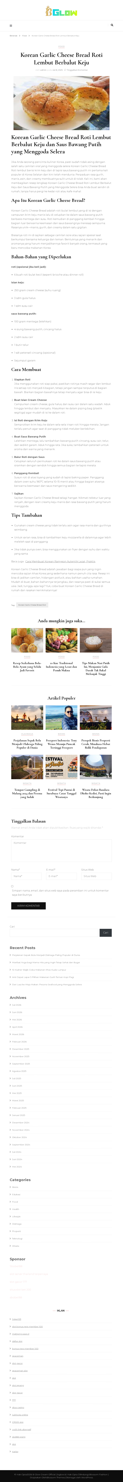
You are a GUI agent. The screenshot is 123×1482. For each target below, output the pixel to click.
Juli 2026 (16, 1005)
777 (14, 1400)
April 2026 (17, 1027)
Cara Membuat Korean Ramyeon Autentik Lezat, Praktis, (60, 561)
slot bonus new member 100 (27, 1326)
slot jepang (18, 1385)
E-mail (50, 869)
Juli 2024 (16, 1152)
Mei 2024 (17, 1166)
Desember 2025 (20, 1049)
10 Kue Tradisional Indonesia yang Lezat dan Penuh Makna (61, 666)
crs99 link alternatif (21, 1429)
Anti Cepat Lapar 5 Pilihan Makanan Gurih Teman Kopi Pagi (43, 977)
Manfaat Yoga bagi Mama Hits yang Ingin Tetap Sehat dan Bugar (46, 962)
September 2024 (21, 1144)
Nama (15, 869)
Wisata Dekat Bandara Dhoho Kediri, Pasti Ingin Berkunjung (95, 793)
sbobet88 (16, 1297)
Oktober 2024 (19, 1137)
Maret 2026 (18, 1034)
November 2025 (20, 1056)
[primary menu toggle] (12, 26)
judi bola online (20, 1414)
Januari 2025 (18, 1115)
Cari (12, 926)
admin (43, 70)
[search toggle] (112, 25)
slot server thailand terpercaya (29, 1274)
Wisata (27, 783)
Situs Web (87, 869)
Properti (16, 1231)
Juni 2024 (17, 1159)
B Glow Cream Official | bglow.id (49, 1474)
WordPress (87, 1477)
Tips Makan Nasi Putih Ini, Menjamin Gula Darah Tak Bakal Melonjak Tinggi (96, 668)
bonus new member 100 (25, 1348)
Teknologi (17, 1238)
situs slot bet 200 (20, 1289)
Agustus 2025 (19, 1071)
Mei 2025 (17, 1093)
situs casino (18, 1407)
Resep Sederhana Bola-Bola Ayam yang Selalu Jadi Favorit (27, 666)
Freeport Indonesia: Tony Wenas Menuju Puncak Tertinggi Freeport (61, 744)
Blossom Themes (55, 1477)
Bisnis (61, 734)
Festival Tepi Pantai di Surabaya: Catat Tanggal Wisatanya (61, 793)
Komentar (17, 836)
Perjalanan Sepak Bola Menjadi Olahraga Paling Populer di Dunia (27, 744)
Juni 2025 (17, 1085)
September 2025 (21, 1063)
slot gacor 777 (18, 1281)
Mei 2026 (17, 1019)
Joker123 (16, 1319)
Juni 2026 (17, 1012)
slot (14, 1378)
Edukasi (16, 1194)
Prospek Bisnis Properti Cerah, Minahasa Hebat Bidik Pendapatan (95, 744)
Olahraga (27, 734)
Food (61, 46)
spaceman (17, 1356)
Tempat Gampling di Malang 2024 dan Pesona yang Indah (27, 793)
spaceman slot (20, 1370)
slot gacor (17, 1392)
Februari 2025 (19, 1108)
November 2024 (21, 1130)
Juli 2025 (16, 1078)
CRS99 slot (17, 1422)
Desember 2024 (20, 1122)
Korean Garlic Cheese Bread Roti (32, 605)
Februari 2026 (19, 1041)
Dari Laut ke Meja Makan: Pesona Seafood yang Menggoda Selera (47, 984)
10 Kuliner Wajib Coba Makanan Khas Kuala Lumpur (39, 969)
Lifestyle (16, 1216)
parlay (15, 1451)
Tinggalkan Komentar (77, 70)
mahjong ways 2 (20, 1334)
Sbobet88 (16, 1266)
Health (15, 1209)
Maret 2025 (18, 1100)
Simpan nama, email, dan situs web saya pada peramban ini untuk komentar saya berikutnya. (60, 892)
